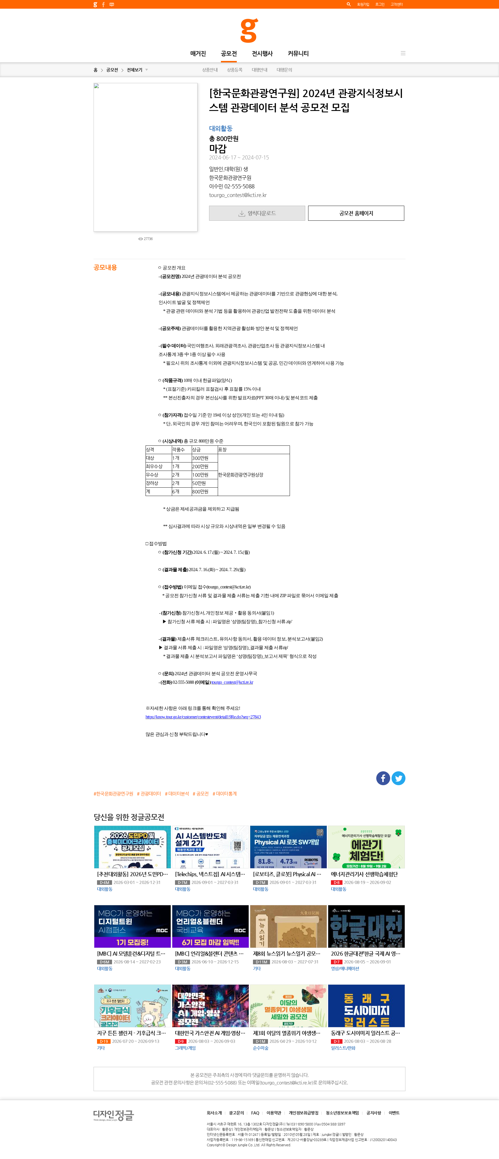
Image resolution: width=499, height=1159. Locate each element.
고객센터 (397, 4)
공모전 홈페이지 (356, 213)
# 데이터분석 (177, 793)
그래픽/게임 (185, 1047)
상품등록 (234, 69)
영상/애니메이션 (345, 968)
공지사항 (373, 1112)
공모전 (229, 54)
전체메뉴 (403, 53)
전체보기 (137, 69)
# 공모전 (200, 793)
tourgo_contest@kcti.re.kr (238, 195)
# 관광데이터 (149, 793)
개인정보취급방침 (303, 1112)
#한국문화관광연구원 (113, 793)
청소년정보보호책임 (342, 1112)
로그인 (379, 4)
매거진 (198, 54)
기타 (256, 968)
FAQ (255, 1112)
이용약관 (274, 1112)
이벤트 (394, 1112)
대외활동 (220, 129)
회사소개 (214, 1112)
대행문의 (284, 69)
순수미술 (260, 1047)
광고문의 (236, 1112)
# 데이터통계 (225, 793)
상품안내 (209, 69)
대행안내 (259, 69)
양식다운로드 (260, 213)
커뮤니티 (298, 54)
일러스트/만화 (343, 1047)
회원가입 (363, 4)
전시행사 (262, 54)
